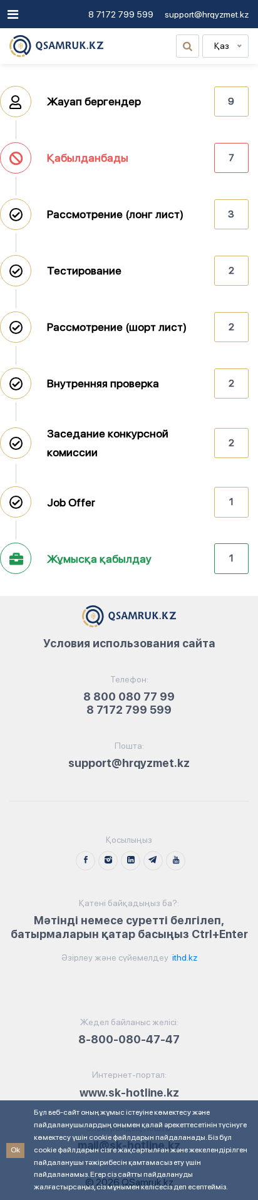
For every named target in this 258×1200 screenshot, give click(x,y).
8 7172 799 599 (120, 14)
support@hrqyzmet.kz (207, 14)
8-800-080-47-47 (129, 1039)
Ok (15, 1149)
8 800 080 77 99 (129, 696)
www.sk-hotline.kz (129, 1092)
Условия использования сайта (129, 643)
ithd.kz (183, 957)
